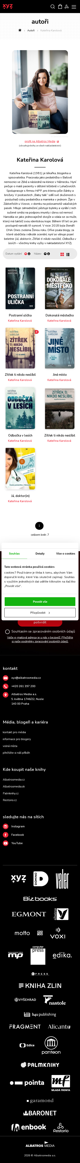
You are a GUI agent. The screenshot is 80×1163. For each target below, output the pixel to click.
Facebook (17, 835)
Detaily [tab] (40, 553)
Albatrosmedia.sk (14, 786)
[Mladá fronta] (61, 1083)
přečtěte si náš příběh (16, 753)
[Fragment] (25, 1027)
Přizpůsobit (37, 612)
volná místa (10, 746)
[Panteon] (51, 1045)
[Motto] (22, 933)
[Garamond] (40, 1101)
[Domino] (41, 878)
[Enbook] (29, 1127)
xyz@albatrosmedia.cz (26, 678)
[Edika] (62, 955)
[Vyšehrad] (25, 1000)
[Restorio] (61, 1127)
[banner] (13, 6)
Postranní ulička (20, 316)
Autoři (31, 30)
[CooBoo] (40, 933)
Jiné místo (60, 375)
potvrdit (40, 622)
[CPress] (40, 974)
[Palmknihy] (40, 1064)
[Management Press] (15, 955)
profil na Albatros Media (40, 141)
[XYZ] (18, 878)
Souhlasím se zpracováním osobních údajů (43, 632)
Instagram (18, 826)
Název (37, 253)
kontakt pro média (14, 732)
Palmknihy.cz (11, 793)
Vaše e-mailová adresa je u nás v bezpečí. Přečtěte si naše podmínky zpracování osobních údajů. (40, 639)
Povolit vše (40, 601)
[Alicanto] (59, 1027)
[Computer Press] (38, 955)
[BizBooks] (40, 898)
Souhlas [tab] (14, 553)
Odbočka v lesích (20, 436)
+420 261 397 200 (23, 686)
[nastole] (54, 1000)
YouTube (17, 843)
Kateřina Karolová (20, 321)
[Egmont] (29, 914)
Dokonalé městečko (60, 316)
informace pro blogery (17, 739)
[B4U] (40, 1014)
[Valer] (62, 878)
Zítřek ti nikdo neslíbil (20, 375)
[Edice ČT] (27, 1045)
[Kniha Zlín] (40, 986)
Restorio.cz (10, 800)
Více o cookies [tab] (65, 553)
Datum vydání (14, 253)
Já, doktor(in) (20, 496)
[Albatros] (61, 914)
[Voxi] (58, 933)
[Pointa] (27, 1083)
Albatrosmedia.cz (14, 779)
